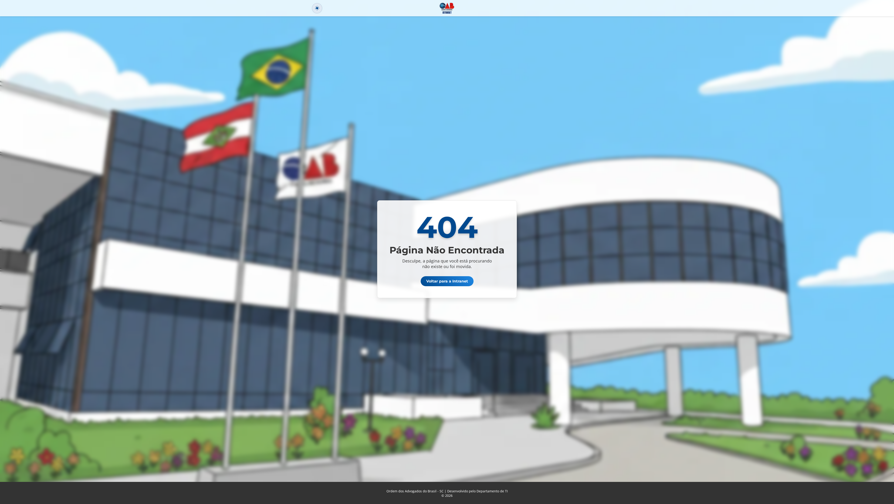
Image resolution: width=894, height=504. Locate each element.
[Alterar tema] (317, 8)
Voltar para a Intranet (447, 281)
